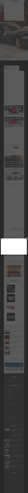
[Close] (27, 238)
